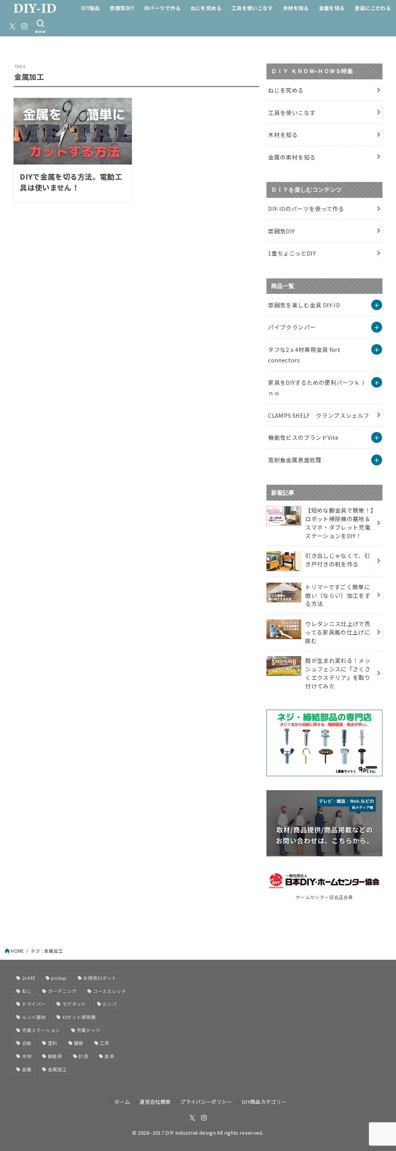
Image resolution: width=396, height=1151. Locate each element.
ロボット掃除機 (79, 1017)
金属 (27, 1069)
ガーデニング (62, 991)
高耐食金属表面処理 (294, 460)
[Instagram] (24, 26)
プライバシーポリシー (206, 1101)
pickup (59, 977)
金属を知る (332, 8)
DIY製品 (90, 8)
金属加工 (57, 1069)
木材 (27, 1056)
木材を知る (296, 8)
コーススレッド (109, 991)
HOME (17, 951)
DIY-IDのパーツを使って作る (306, 208)
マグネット (74, 1003)
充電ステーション (41, 1030)
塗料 (53, 1043)
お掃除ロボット (100, 977)
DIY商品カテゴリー (264, 1101)
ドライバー (34, 1003)
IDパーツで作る (162, 8)
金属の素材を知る (292, 157)
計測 (83, 1056)
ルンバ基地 (34, 1017)
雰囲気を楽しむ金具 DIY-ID (304, 305)
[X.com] (12, 26)
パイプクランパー (292, 327)
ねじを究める (206, 8)
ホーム (122, 1101)
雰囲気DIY (122, 8)
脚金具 (55, 1056)
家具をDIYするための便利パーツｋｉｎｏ (317, 387)
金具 (109, 1056)
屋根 (79, 1043)
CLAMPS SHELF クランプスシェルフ (318, 415)
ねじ (27, 991)
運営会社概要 (155, 1101)
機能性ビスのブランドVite (303, 437)
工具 (104, 1043)
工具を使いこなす (252, 8)
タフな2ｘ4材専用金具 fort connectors (304, 354)
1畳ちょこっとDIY (292, 253)
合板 (27, 1043)
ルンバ (109, 1003)
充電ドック (89, 1030)
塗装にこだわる (373, 8)
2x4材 (28, 977)
